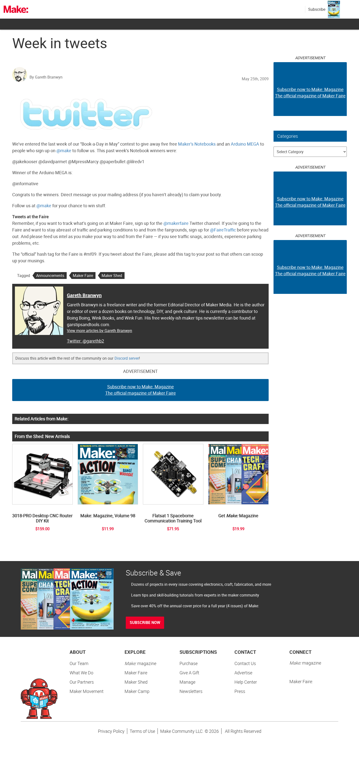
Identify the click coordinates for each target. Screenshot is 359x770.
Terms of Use (142, 731)
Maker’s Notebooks (197, 144)
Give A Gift (189, 673)
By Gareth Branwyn (46, 77)
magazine (140, 663)
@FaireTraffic (223, 230)
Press (239, 691)
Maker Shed (112, 275)
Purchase (189, 663)
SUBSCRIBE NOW (145, 622)
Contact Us (245, 663)
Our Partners (82, 682)
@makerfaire (176, 223)
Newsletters (191, 691)
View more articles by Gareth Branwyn (99, 330)
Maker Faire (83, 275)
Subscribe (316, 9)
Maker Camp (137, 691)
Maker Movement (87, 691)
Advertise (243, 673)
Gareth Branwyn (84, 295)
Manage (187, 682)
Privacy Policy (111, 731)
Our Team (79, 663)
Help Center (245, 682)
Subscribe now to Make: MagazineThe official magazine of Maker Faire (140, 390)
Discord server (127, 358)
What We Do (81, 673)
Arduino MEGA (245, 144)
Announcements (50, 275)
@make (63, 150)
